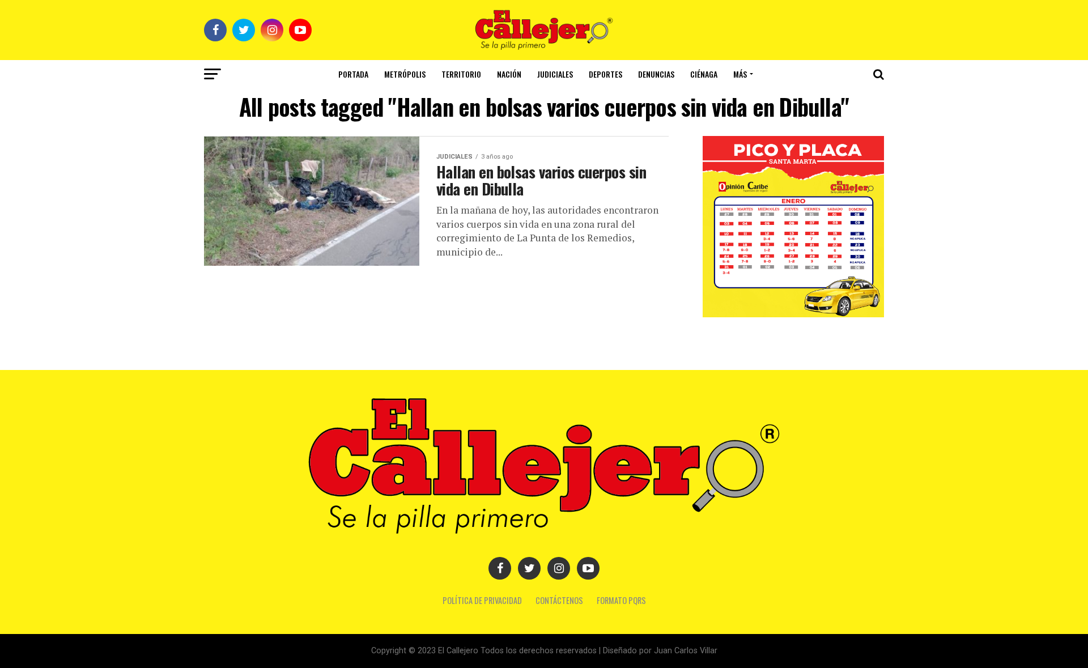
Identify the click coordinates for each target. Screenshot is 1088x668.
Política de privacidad (482, 600)
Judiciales (555, 74)
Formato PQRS (621, 600)
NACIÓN (509, 74)
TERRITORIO (461, 74)
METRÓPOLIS (405, 74)
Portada (353, 74)
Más (740, 74)
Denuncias (656, 74)
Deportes (605, 74)
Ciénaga (703, 74)
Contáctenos (559, 600)
